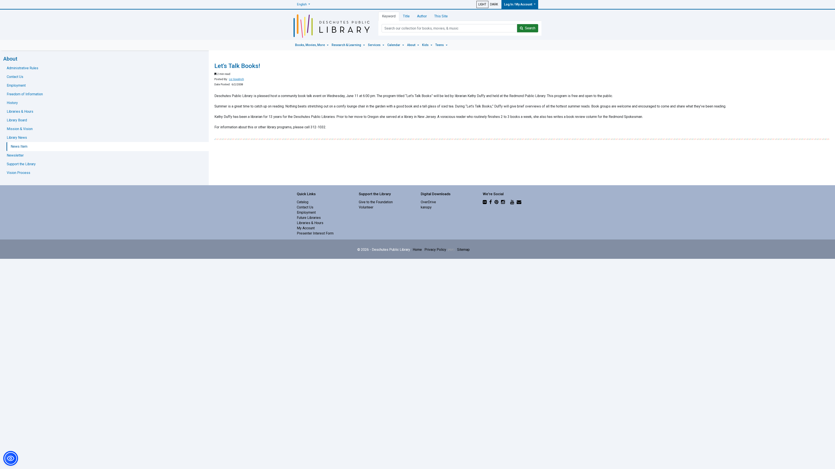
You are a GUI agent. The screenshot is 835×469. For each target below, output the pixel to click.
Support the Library (21, 164)
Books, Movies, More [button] (310, 45)
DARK (494, 4)
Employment (16, 85)
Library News (17, 137)
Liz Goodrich (236, 79)
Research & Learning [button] (347, 45)
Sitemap (463, 250)
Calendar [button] (394, 45)
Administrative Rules (22, 68)
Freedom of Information (25, 94)
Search (529, 28)
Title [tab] (406, 16)
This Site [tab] (441, 16)
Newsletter (15, 155)
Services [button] (374, 45)
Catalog (302, 202)
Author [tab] (422, 16)
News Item (19, 146)
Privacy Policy (439, 250)
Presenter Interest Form (315, 233)
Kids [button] (425, 45)
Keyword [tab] (389, 16)
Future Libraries (309, 218)
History (12, 103)
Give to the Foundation (376, 202)
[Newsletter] (519, 202)
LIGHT (482, 4)
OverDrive (428, 202)
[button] (303, 4)
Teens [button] (439, 45)
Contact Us (15, 77)
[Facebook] (490, 202)
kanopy (426, 207)
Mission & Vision (20, 129)
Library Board (17, 120)
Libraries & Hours (20, 111)
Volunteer (366, 207)
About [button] (411, 45)
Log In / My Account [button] (518, 4)
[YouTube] (512, 202)
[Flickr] (485, 202)
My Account (306, 228)
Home (417, 250)
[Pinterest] (496, 202)
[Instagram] (503, 202)
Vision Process (18, 173)
